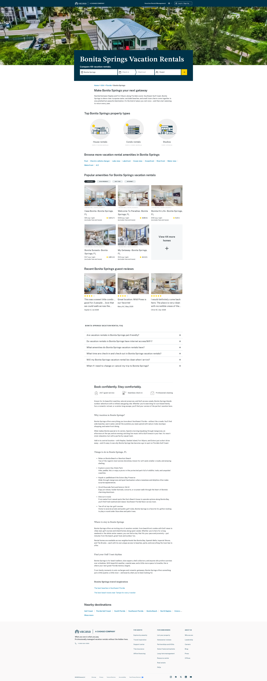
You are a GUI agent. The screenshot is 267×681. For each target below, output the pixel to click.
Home (96, 85)
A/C (97, 165)
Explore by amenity (140, 635)
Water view (171, 161)
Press (187, 653)
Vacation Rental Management (155, 3)
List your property (163, 635)
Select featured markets (166, 649)
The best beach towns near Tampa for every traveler (115, 593)
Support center (139, 644)
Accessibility (122, 677)
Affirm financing (139, 653)
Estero (177, 611)
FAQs (159, 667)
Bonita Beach (152, 611)
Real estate (161, 663)
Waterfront (88, 165)
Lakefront (127, 161)
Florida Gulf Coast (103, 611)
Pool (86, 161)
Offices (187, 658)
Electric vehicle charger (100, 161)
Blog (186, 649)
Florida (109, 85)
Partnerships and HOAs (165, 644)
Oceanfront (149, 161)
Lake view (116, 161)
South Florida (119, 611)
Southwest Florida (135, 611)
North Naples (165, 611)
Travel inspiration (140, 640)
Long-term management (166, 653)
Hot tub (117, 181)
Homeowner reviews (164, 640)
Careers (188, 644)
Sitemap (94, 677)
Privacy (101, 677)
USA (102, 85)
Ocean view (137, 161)
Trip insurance (139, 649)
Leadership (189, 640)
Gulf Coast (88, 611)
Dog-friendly (103, 181)
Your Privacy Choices (134, 677)
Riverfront (161, 161)
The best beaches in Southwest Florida (109, 588)
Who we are (189, 635)
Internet (130, 181)
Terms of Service (111, 677)
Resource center (163, 658)
